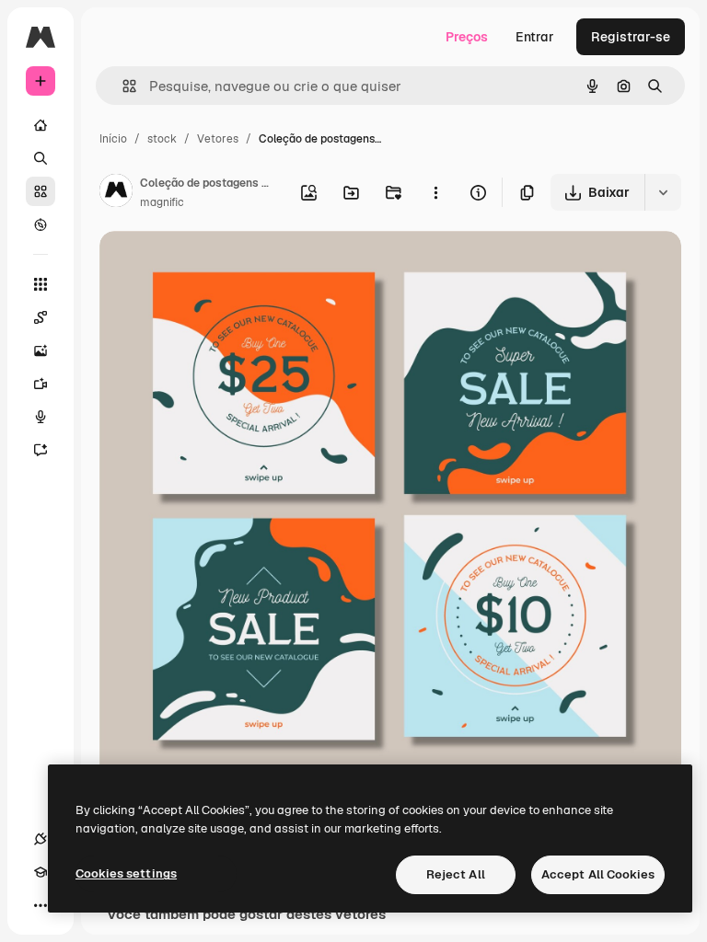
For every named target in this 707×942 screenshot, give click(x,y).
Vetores (217, 139)
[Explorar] (40, 224)
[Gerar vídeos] (40, 383)
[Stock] (40, 191)
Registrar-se (630, 37)
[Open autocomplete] (122, 86)
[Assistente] (40, 450)
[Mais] (40, 905)
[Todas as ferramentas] (40, 284)
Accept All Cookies (598, 874)
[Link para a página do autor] (116, 193)
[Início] (40, 125)
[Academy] (40, 872)
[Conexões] (40, 839)
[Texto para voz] (40, 416)
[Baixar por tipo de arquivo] (662, 192)
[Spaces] (40, 317)
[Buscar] (40, 158)
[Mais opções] (435, 192)
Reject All (455, 874)
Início (113, 139)
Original (217, 266)
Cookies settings (126, 873)
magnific (162, 202)
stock (162, 139)
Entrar (535, 37)
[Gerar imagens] (40, 350)
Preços (467, 37)
